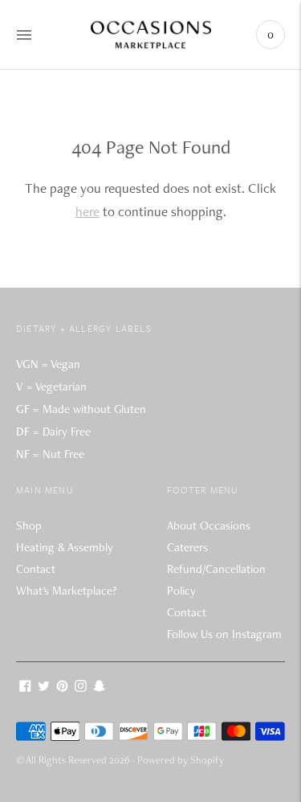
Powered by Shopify (180, 760)
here (87, 211)
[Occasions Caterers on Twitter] (44, 688)
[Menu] (24, 34)
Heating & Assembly (64, 547)
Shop (29, 526)
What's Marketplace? (66, 591)
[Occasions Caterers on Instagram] (81, 688)
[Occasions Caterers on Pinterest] (62, 688)
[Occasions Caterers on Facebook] (25, 688)
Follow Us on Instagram (224, 634)
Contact (35, 569)
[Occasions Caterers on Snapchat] (99, 688)
